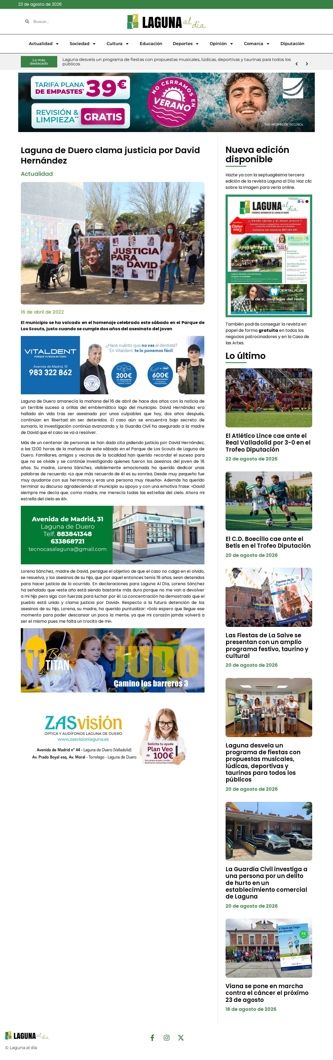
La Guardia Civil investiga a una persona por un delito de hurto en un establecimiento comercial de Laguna (267, 883)
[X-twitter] (180, 1037)
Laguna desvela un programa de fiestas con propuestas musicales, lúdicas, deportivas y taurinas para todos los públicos (263, 762)
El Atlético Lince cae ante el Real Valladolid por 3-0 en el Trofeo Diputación (268, 443)
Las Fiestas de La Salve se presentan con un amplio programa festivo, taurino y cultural (267, 645)
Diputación (292, 43)
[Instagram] (166, 1037)
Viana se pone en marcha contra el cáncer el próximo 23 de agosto (267, 993)
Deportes (183, 43)
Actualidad (41, 43)
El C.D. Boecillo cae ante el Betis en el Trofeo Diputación (268, 542)
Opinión (218, 43)
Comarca (253, 43)
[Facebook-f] (152, 1037)
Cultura (115, 43)
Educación (151, 43)
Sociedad (79, 43)
